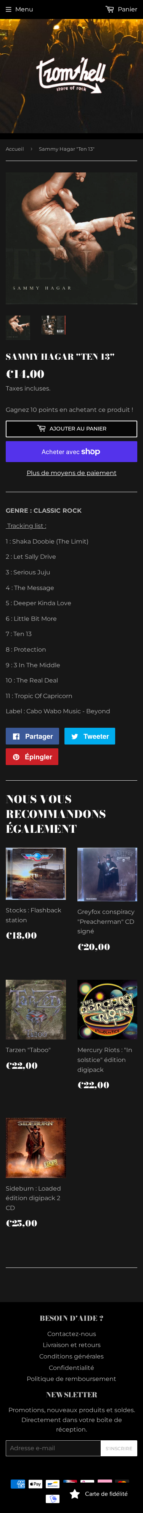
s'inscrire (119, 1448)
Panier (126, 9)
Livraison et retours (72, 1345)
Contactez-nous (71, 1334)
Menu (24, 9)
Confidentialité (71, 1367)
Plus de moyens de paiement (72, 473)
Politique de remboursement (71, 1378)
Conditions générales (71, 1356)
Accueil (15, 149)
